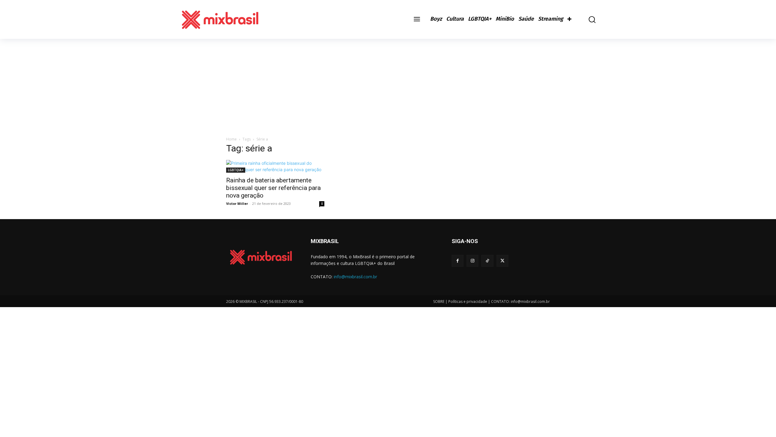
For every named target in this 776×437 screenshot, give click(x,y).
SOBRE (438, 301)
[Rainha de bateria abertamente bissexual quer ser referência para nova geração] (275, 166)
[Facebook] (457, 261)
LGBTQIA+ (235, 170)
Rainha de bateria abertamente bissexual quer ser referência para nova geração (273, 188)
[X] (502, 261)
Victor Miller (237, 203)
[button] (588, 19)
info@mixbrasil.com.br (355, 276)
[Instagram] (472, 261)
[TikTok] (487, 261)
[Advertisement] (388, 84)
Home (231, 139)
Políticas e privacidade (467, 301)
